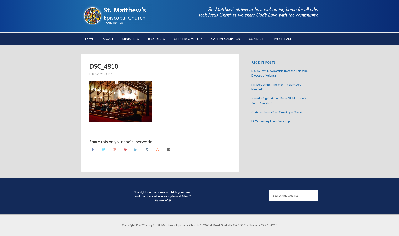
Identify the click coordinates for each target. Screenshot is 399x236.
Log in (151, 225)
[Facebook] (92, 149)
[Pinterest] (125, 149)
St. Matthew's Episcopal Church (116, 14)
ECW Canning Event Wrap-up (270, 121)
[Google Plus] (114, 149)
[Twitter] (103, 149)
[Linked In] (136, 149)
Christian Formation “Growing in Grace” (276, 112)
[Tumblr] (146, 149)
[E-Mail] (168, 149)
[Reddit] (157, 149)
